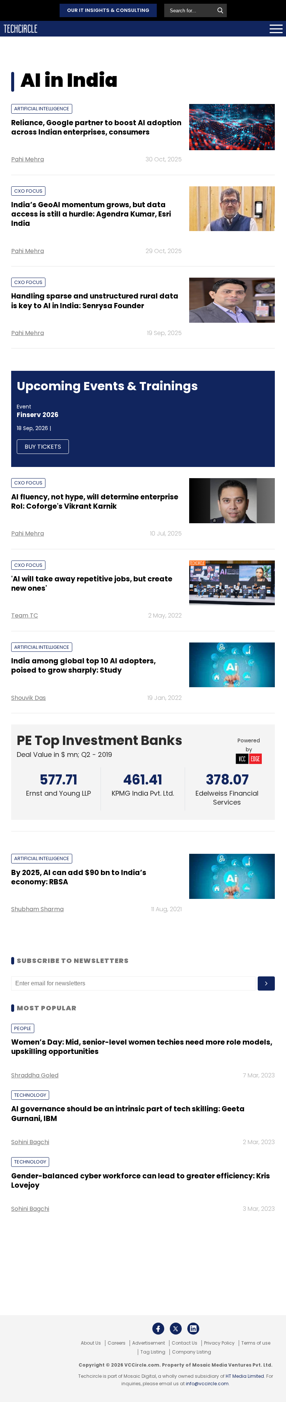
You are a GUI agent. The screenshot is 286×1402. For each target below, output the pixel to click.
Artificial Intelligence (41, 108)
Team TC (24, 615)
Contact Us (184, 1343)
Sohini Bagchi (30, 1142)
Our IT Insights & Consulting (108, 10)
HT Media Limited (245, 1376)
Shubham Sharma (37, 909)
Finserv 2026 (37, 414)
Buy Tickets (43, 446)
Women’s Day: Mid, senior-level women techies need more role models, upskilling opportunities (141, 1047)
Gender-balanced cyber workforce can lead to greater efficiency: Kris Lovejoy (140, 1180)
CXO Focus (28, 191)
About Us (91, 1343)
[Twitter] (176, 1329)
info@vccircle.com (207, 1383)
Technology (30, 1095)
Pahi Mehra (27, 159)
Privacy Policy (219, 1343)
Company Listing (191, 1352)
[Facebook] (158, 1329)
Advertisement (148, 1343)
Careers (116, 1343)
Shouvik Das (28, 698)
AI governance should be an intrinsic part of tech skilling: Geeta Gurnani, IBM (128, 1113)
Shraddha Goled (34, 1075)
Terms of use (255, 1343)
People (22, 1028)
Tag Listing (152, 1352)
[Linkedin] (193, 1329)
